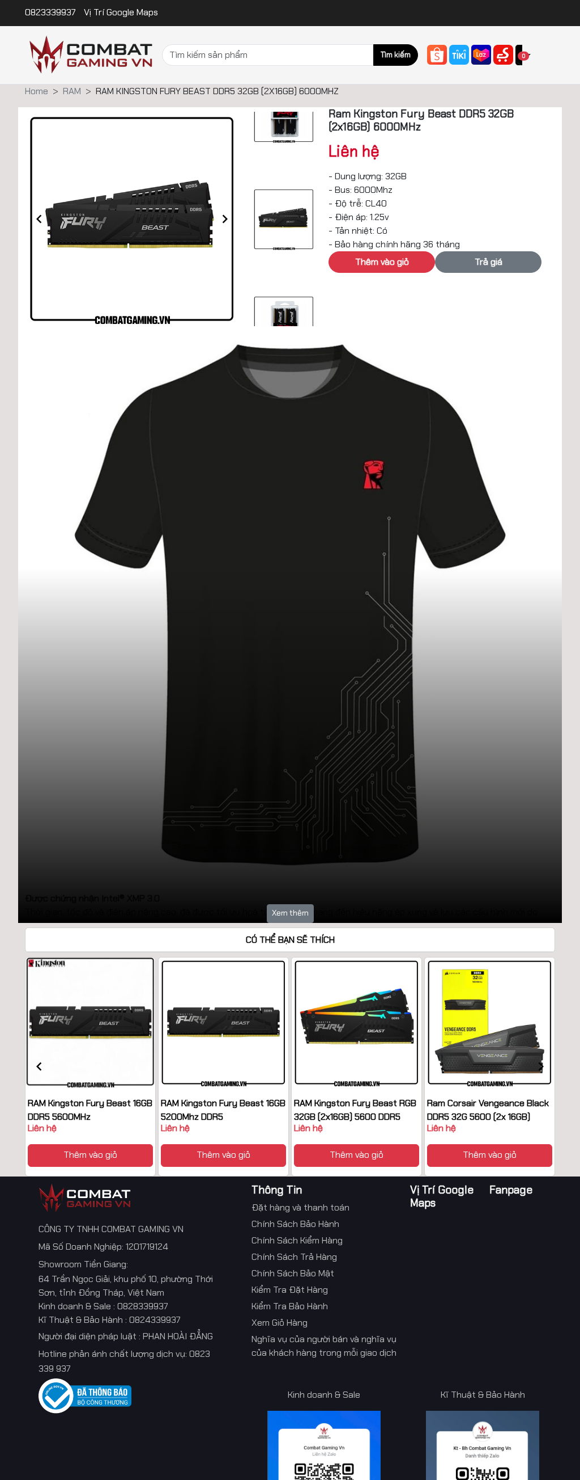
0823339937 (51, 12)
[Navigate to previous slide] (39, 218)
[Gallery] (132, 219)
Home (36, 91)
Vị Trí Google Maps (121, 12)
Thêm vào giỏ (90, 1155)
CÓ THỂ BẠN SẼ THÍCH (290, 940)
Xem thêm (290, 913)
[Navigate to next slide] (224, 218)
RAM (72, 91)
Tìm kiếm (396, 55)
